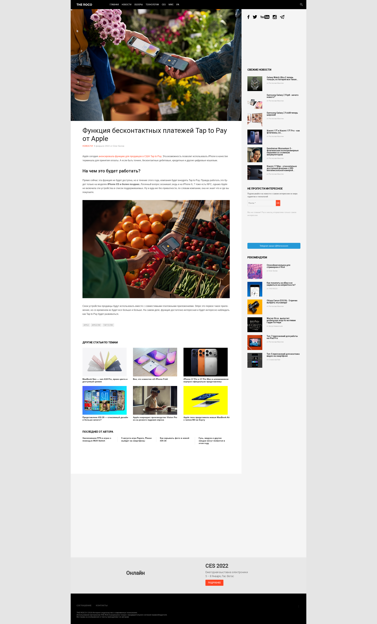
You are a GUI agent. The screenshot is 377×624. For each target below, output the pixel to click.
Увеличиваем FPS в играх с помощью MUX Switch (96, 439)
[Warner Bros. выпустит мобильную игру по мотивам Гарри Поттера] (254, 324)
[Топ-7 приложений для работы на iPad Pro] (254, 342)
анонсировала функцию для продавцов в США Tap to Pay (130, 156)
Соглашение (84, 605)
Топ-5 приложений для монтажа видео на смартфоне (283, 355)
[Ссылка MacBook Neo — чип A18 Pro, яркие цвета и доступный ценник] (105, 362)
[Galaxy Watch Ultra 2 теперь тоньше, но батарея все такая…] (254, 83)
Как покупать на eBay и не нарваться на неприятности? (281, 284)
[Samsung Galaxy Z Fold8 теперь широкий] (254, 119)
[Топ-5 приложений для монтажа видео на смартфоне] (254, 360)
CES (164, 4)
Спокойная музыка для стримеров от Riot (278, 266)
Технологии (152, 4)
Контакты (102, 605)
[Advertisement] (136, 457)
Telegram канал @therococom (274, 246)
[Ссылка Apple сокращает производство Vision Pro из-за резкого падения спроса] (156, 400)
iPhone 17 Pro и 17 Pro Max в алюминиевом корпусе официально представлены (205, 380)
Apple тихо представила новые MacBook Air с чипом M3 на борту (206, 418)
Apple (86, 325)
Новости (126, 4)
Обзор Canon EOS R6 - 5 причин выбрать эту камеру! (282, 301)
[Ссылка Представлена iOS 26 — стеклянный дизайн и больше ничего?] (105, 400)
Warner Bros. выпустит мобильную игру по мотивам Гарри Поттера (281, 320)
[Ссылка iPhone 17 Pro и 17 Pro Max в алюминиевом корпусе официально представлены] (206, 362)
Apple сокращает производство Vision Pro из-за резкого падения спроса (155, 418)
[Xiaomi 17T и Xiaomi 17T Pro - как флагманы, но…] (254, 137)
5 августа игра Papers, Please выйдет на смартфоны (136, 439)
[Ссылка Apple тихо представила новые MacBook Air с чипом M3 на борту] (206, 400)
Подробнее (214, 582)
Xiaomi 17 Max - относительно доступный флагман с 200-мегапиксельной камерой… (282, 168)
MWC (171, 4)
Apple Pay (96, 325)
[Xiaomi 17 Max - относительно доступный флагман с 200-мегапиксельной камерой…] (254, 172)
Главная (114, 4)
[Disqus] (157, 513)
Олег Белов (118, 146)
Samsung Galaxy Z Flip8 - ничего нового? (283, 96)
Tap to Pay (108, 325)
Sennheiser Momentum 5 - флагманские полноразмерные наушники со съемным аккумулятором (283, 151)
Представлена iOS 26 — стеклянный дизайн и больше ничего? (105, 418)
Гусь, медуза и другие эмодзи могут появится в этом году (212, 440)
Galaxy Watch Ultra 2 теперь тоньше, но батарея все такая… (282, 78)
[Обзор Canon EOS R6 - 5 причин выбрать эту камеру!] (254, 306)
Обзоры (138, 4)
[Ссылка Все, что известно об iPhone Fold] (156, 362)
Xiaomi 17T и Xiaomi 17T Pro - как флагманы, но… (283, 131)
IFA (177, 4)
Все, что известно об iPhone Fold (150, 379)
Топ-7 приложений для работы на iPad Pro (282, 337)
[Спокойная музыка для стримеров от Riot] (254, 271)
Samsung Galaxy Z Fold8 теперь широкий (282, 114)
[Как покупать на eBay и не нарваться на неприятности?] (254, 289)
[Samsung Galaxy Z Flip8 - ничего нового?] (254, 101)
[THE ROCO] (84, 4)
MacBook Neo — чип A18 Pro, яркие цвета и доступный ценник (105, 380)
